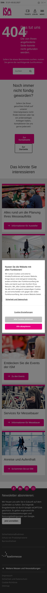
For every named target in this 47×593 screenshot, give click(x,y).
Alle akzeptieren (23, 326)
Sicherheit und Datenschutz (17, 299)
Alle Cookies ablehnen (23, 319)
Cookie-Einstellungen (23, 312)
